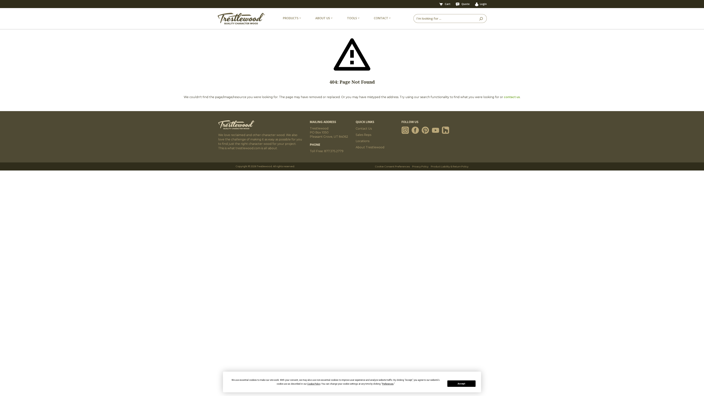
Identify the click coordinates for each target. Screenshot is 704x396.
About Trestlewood (370, 147)
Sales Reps (363, 135)
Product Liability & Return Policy (449, 166)
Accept (461, 383)
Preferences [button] (388, 384)
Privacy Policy (420, 166)
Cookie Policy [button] (313, 384)
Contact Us (364, 128)
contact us (512, 97)
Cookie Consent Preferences (392, 166)
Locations (362, 141)
